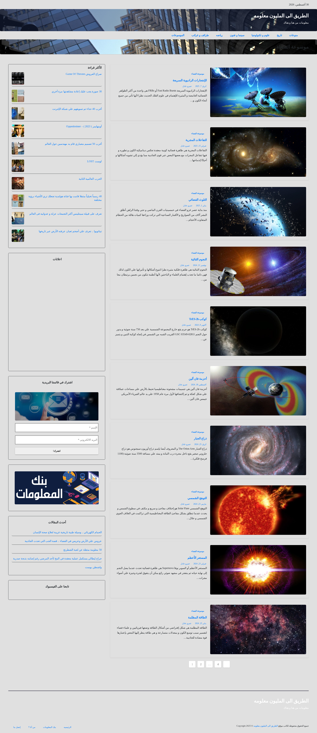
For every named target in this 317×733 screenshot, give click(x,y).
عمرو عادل (187, 86)
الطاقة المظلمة (197, 617)
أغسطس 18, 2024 (198, 384)
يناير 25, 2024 (200, 623)
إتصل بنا (17, 727)
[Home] (305, 32)
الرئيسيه (67, 727)
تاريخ (279, 35)
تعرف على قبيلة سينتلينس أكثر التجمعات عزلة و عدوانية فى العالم (65, 213)
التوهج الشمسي (197, 498)
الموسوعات (178, 35)
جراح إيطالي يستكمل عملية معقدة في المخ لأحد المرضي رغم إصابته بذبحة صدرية (57, 558)
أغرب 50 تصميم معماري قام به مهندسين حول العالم (73, 143)
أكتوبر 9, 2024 (200, 325)
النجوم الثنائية (199, 259)
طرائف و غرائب (200, 35)
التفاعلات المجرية (196, 140)
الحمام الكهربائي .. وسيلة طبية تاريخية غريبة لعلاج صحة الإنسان (67, 532)
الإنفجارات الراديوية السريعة (190, 80)
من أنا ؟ (31, 727)
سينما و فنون (237, 35)
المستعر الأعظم (197, 557)
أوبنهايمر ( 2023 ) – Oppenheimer (84, 126)
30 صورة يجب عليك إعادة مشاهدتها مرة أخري (77, 91)
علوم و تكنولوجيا (261, 35)
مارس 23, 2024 (199, 504)
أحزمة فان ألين (198, 378)
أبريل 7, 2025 (200, 86)
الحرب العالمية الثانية (90, 178)
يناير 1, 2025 (201, 205)
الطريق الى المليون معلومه (281, 15)
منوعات (293, 35)
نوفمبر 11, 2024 (199, 265)
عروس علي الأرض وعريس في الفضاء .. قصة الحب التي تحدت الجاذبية (63, 541)
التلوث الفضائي (198, 199)
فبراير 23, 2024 (200, 564)
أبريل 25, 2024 (200, 444)
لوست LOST (94, 161)
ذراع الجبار (200, 438)
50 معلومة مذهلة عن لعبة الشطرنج (82, 549)
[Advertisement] (57, 315)
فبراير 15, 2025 (200, 146)
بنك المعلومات (49, 727)
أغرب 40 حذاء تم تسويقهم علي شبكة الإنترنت (77, 108)
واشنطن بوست (93, 567)
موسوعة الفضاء (197, 74)
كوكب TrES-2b (198, 319)
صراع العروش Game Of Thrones (84, 74)
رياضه (219, 35)
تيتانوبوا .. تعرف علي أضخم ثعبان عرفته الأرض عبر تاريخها (70, 231)
